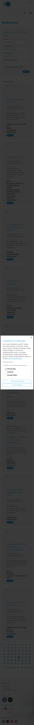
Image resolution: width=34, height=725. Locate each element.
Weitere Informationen (8, 362)
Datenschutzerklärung (14, 359)
